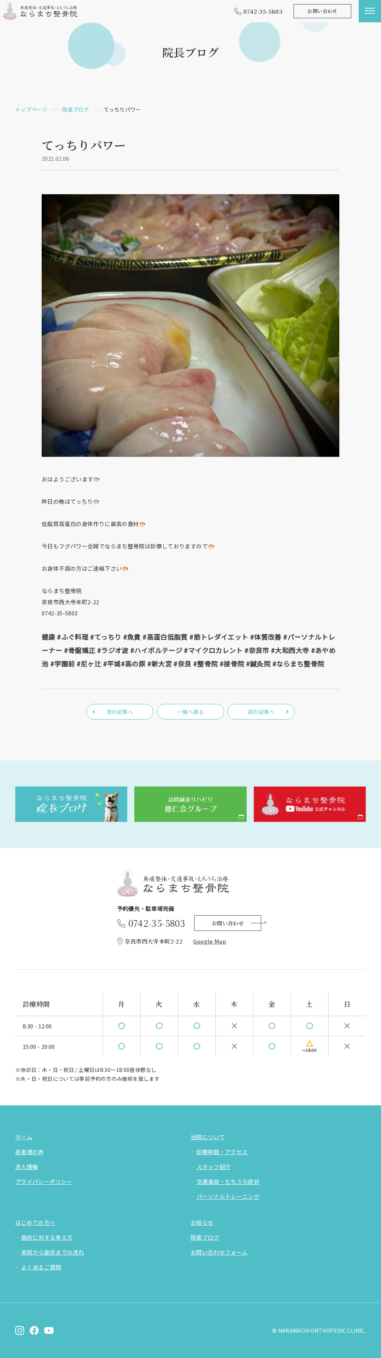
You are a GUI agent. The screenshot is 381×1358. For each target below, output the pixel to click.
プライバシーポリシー (44, 1181)
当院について (207, 1137)
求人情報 (26, 1166)
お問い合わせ (322, 11)
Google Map (209, 941)
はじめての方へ (35, 1222)
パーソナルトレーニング (227, 1196)
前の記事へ (261, 711)
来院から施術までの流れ (52, 1252)
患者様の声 (29, 1152)
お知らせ (202, 1222)
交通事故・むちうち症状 (227, 1181)
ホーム (23, 1137)
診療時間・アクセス (221, 1152)
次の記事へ (119, 711)
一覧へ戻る (190, 711)
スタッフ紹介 (213, 1166)
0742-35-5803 (263, 11)
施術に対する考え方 (47, 1237)
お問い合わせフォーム (219, 1252)
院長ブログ (204, 1237)
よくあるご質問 (41, 1267)
